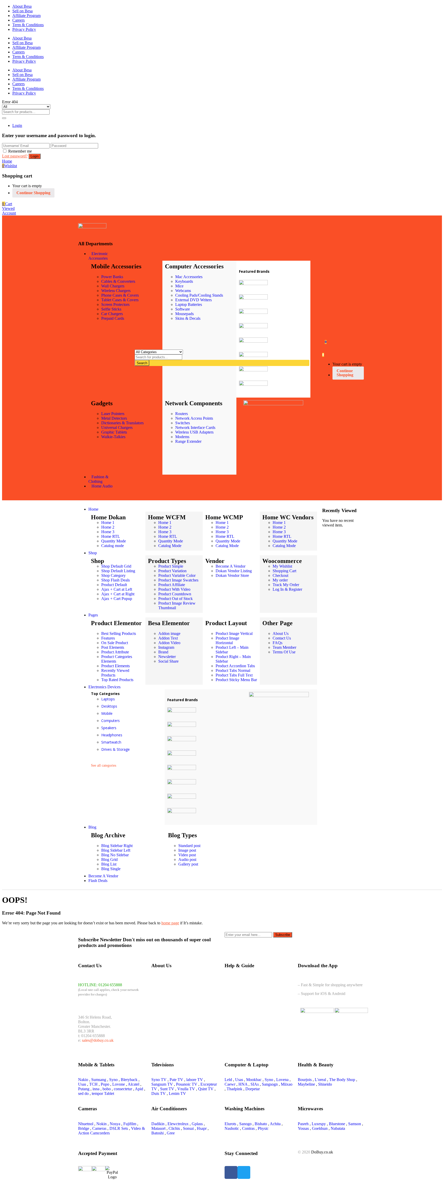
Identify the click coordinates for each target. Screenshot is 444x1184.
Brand (163, 652)
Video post (187, 855)
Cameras (99, 1128)
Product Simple (170, 566)
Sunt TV (167, 1089)
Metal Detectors (114, 418)
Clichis (174, 1128)
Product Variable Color (177, 575)
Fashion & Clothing (98, 479)
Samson (354, 1124)
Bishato (261, 1124)
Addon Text (168, 638)
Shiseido (325, 1084)
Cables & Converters (118, 281)
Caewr (230, 1084)
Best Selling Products (118, 633)
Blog (92, 827)
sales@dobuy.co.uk (98, 1040)
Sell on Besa (22, 11)
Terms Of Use (284, 652)
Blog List (108, 864)
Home (93, 509)
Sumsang (98, 1079)
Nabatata (338, 1128)
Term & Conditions (28, 25)
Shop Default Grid (116, 566)
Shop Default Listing (118, 571)
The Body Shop (342, 1079)
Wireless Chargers (116, 290)
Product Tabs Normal (233, 670)
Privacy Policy (24, 29)
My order (280, 580)
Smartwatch (111, 742)
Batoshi (157, 1133)
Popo (105, 1084)
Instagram (166, 647)
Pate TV (176, 1079)
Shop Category (113, 575)
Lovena (282, 1079)
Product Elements (115, 666)
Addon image (169, 633)
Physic (263, 1128)
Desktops (109, 706)
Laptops (108, 699)
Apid (139, 1089)
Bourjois (305, 1079)
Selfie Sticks (111, 309)
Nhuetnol (85, 1124)
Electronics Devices (104, 687)
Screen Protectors (115, 304)
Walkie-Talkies (113, 437)
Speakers (108, 727)
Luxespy (319, 1124)
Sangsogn (270, 1084)
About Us (281, 633)
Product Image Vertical (234, 633)
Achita (275, 1124)
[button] (7, 204)
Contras (248, 1128)
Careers (18, 20)
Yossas (303, 1128)
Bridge (83, 1128)
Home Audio (102, 486)
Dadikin (157, 1124)
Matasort (158, 1128)
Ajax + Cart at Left (116, 589)
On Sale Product (114, 643)
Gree (171, 1133)
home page (170, 923)
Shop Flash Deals (115, 580)
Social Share (168, 661)
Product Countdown (174, 594)
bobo (107, 1089)
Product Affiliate (171, 584)
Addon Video (169, 643)
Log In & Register (287, 589)
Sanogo (245, 1124)
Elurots (230, 1124)
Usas (82, 1084)
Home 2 (107, 527)
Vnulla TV (186, 1089)
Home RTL (110, 536)
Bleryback (129, 1079)
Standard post (189, 845)
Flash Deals (97, 880)
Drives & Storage (115, 749)
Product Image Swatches (178, 580)
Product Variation (172, 571)
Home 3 (107, 532)
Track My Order (286, 584)
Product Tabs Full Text (234, 675)
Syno (113, 1079)
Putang (83, 1089)
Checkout (280, 575)
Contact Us (282, 638)
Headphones (111, 734)
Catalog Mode (169, 545)
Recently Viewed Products (115, 672)
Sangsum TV (162, 1084)
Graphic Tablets (114, 432)
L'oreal (320, 1079)
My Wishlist (282, 566)
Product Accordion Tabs (235, 666)
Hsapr (202, 1128)
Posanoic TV (186, 1084)
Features (108, 638)
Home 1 (107, 522)
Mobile (107, 713)
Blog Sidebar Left (115, 850)
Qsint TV (206, 1089)
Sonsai (188, 1128)
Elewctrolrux (178, 1124)
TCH (93, 1084)
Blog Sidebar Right (117, 845)
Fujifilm (129, 1124)
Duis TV (158, 1093)
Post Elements (112, 647)
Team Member (284, 647)
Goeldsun (320, 1128)
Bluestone (337, 1124)
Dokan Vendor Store (232, 575)
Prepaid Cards (112, 318)
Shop (92, 553)
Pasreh (303, 1124)
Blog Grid (109, 859)
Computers (110, 720)
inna (95, 1089)
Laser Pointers (112, 413)
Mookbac (254, 1079)
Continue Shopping (33, 193)
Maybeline (306, 1084)
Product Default (114, 584)
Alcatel (133, 1084)
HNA (242, 1084)
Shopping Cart (284, 571)
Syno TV (158, 1079)
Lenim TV (177, 1093)
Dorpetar (252, 1089)
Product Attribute (115, 652)
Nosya (115, 1124)
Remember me (20, 151)
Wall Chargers (112, 286)
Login (17, 125)
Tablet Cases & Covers (119, 300)
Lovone (118, 1084)
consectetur (123, 1089)
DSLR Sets (118, 1128)
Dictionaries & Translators (122, 423)
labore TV (194, 1079)
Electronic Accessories (98, 255)
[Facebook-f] (231, 1172)
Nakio (83, 1079)
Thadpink (234, 1089)
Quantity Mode (113, 541)
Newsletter (167, 656)
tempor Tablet (103, 1093)
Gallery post (188, 864)
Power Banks (112, 277)
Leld (228, 1079)
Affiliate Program (26, 15)
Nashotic (232, 1128)
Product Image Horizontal (227, 640)
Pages (93, 615)
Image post (187, 850)
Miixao (286, 1084)
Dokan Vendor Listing (234, 571)
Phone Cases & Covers (120, 295)
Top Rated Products (117, 680)
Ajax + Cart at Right (117, 594)
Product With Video (174, 589)
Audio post (187, 859)
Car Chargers (112, 314)
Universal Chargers (117, 427)
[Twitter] (243, 1172)
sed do (83, 1093)
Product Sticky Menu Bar (236, 680)
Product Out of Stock (175, 598)
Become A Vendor (230, 566)
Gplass (197, 1124)
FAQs (277, 643)
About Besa (22, 6)
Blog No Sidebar (115, 855)
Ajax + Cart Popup (116, 598)
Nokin (101, 1124)
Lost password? (14, 156)
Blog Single (111, 869)
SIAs (255, 1084)
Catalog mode (112, 545)
